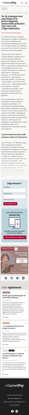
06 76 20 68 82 (15, 405)
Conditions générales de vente (14, 395)
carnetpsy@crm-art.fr (19, 401)
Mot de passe (7, 193)
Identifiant (6, 187)
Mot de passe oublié (9, 199)
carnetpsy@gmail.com (15, 398)
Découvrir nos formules (15, 237)
